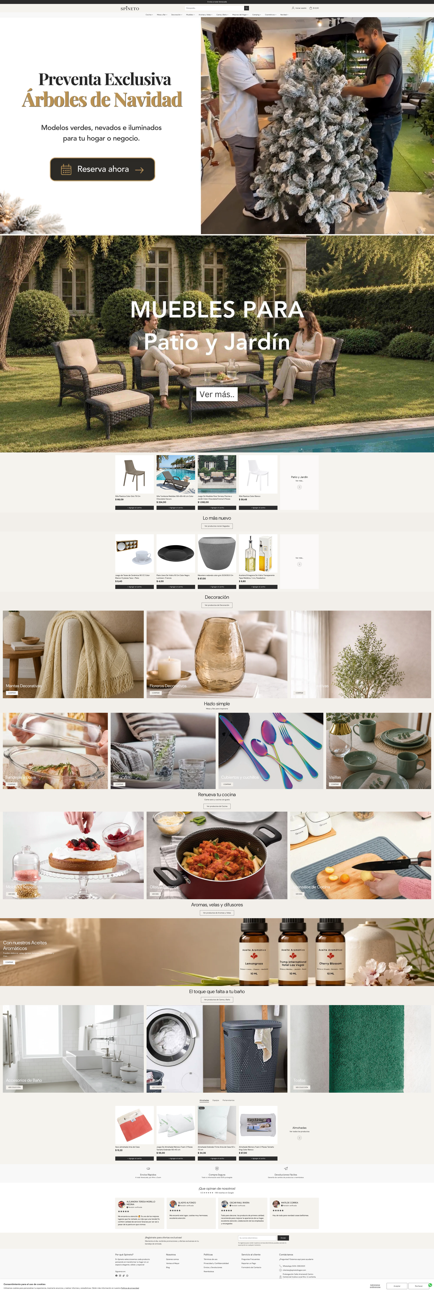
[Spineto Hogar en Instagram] (215, 667)
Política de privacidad (130, 1288)
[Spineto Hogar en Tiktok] (218, 667)
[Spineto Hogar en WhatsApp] (222, 667)
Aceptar (397, 1286)
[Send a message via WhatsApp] (430, 1285)
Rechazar (419, 1286)
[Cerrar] (244, 624)
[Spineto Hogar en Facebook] (211, 667)
